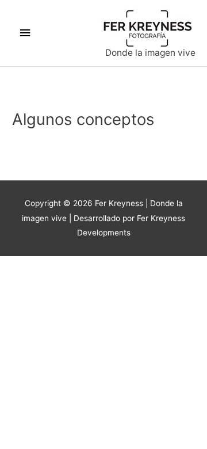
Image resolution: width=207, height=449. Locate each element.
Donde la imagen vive (150, 52)
